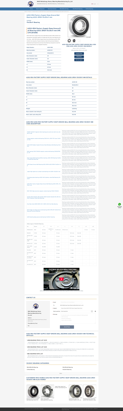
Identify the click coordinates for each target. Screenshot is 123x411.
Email (54, 302)
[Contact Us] (119, 205)
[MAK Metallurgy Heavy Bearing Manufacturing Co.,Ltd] (30, 3)
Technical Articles (52, 9)
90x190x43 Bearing (77, 9)
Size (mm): (29, 53)
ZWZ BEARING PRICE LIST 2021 (37, 347)
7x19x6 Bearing (89, 9)
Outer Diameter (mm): (32, 58)
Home (31, 9)
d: (27, 64)
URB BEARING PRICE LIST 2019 (79, 50)
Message (55, 314)
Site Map (37, 408)
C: (26, 105)
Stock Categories (40, 9)
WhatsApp (79, 56)
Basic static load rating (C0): (33, 114)
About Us (27, 408)
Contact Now (79, 53)
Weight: (28, 108)
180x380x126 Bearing (65, 9)
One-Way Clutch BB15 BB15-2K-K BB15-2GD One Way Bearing (42, 204)
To (53, 305)
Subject (55, 308)
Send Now (67, 327)
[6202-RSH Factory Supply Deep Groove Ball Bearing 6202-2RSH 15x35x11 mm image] (79, 25)
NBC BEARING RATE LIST (35, 354)
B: (27, 70)
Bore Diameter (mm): (32, 56)
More (61, 373)
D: (27, 67)
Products (29, 11)
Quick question (56, 311)
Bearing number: (31, 50)
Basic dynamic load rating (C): (34, 111)
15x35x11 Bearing (35, 11)
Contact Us (32, 408)
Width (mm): (30, 61)
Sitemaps (41, 408)
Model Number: (30, 47)
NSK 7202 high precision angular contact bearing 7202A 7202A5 (43, 191)
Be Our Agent (79, 60)
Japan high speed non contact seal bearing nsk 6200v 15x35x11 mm (43, 171)
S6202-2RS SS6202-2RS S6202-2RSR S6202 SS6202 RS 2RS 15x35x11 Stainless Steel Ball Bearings (44, 197)
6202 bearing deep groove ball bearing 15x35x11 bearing (41, 217)
